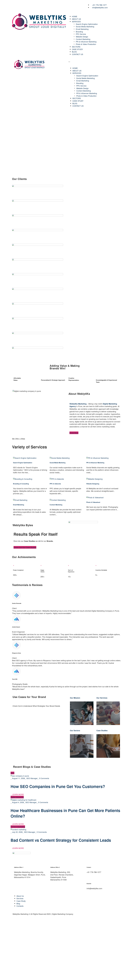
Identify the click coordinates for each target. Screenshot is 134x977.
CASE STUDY (77, 49)
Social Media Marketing (85, 26)
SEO (12, 773)
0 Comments (44, 778)
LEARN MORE (18, 794)
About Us (20, 896)
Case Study (21, 901)
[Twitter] (38, 4)
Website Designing (92, 484)
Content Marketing (83, 39)
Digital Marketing (17, 797)
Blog (18, 903)
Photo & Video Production (86, 44)
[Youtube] (32, 4)
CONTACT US (77, 54)
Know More (73, 433)
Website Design (82, 36)
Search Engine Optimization (87, 24)
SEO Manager (32, 778)
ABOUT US (76, 19)
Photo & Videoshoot (93, 502)
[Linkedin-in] (27, 4)
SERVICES (76, 21)
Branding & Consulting (21, 484)
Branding (79, 31)
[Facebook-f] (15, 4)
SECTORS (76, 46)
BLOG (74, 51)
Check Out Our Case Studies (25, 547)
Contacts (19, 906)
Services (19, 898)
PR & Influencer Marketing (86, 41)
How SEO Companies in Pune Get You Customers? (58, 786)
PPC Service (81, 34)
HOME (74, 16)
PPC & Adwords (55, 484)
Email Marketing (82, 29)
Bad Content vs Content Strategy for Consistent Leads (61, 840)
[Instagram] (21, 4)
